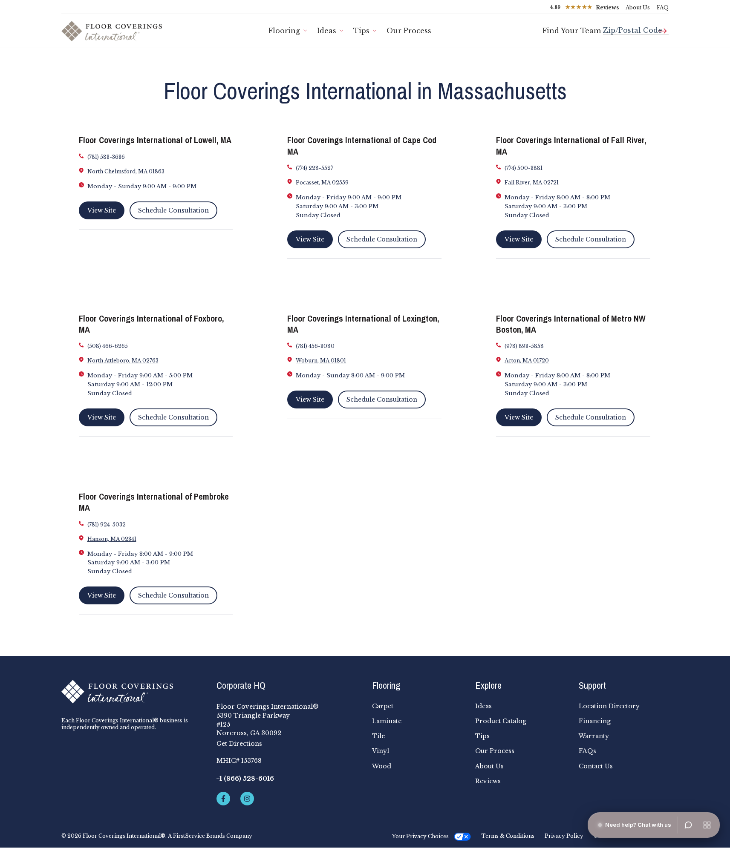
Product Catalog (500, 721)
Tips (361, 30)
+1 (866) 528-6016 (245, 779)
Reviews (488, 781)
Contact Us (596, 766)
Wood (381, 766)
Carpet (382, 706)
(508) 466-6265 (107, 346)
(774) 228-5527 (314, 168)
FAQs (587, 751)
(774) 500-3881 (523, 168)
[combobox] (636, 27)
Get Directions (239, 744)
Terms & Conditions (507, 836)
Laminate (386, 721)
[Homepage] (132, 692)
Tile (378, 736)
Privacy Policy (564, 836)
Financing (595, 721)
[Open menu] (707, 825)
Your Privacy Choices (420, 836)
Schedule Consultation (173, 210)
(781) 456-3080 (315, 346)
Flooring (284, 30)
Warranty (594, 736)
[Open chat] (688, 825)
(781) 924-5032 (106, 524)
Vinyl (380, 751)
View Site (101, 210)
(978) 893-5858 (524, 346)
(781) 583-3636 (106, 157)
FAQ (663, 7)
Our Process (409, 30)
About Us (638, 7)
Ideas (326, 30)
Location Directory (609, 706)
